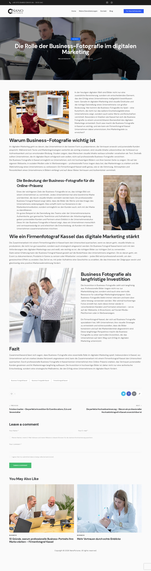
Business (76, 39)
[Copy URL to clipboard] (139, 393)
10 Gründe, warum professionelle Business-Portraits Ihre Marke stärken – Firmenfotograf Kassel (41, 540)
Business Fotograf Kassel (19, 380)
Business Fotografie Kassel (40, 380)
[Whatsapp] (112, 3)
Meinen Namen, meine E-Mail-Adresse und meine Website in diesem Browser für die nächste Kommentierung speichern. (52, 438)
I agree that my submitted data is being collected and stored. (33, 457)
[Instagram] (107, 3)
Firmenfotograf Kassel (60, 380)
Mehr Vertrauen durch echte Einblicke (99, 539)
